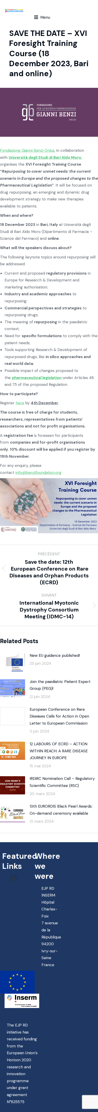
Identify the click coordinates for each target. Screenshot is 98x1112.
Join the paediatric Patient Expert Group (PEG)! (60, 685)
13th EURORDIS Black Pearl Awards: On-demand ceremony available (61, 810)
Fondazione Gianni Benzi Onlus (27, 150)
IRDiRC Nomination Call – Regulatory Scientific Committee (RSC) (62, 782)
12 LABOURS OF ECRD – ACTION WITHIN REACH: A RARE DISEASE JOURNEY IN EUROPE (59, 750)
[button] (42, 17)
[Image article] (12, 662)
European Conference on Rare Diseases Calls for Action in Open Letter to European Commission (59, 716)
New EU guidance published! (55, 655)
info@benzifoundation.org (38, 472)
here (20, 402)
